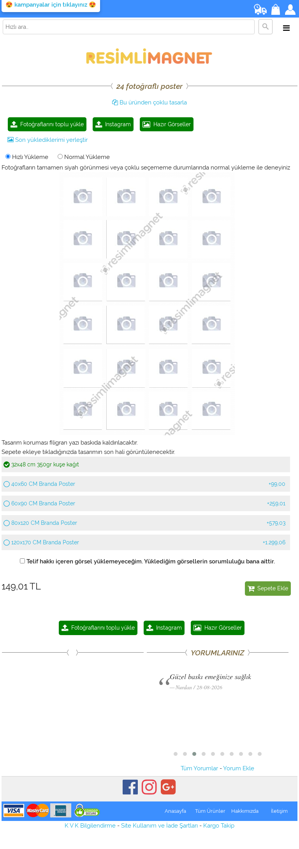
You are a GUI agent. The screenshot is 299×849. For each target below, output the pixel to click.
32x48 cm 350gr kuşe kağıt (44, 464)
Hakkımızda (245, 811)
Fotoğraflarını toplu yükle (50, 124)
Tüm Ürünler (210, 811)
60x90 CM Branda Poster (147, 503)
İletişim (279, 811)
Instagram (116, 124)
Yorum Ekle (238, 768)
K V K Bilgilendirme (90, 825)
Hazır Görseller (170, 124)
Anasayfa (175, 811)
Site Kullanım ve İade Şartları (159, 825)
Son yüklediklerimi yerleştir (51, 139)
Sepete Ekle (271, 588)
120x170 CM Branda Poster (147, 542)
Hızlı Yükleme (29, 157)
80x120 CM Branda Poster (147, 523)
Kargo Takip (218, 825)
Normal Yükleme (86, 157)
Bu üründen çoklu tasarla (152, 102)
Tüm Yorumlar (199, 768)
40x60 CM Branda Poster (147, 484)
